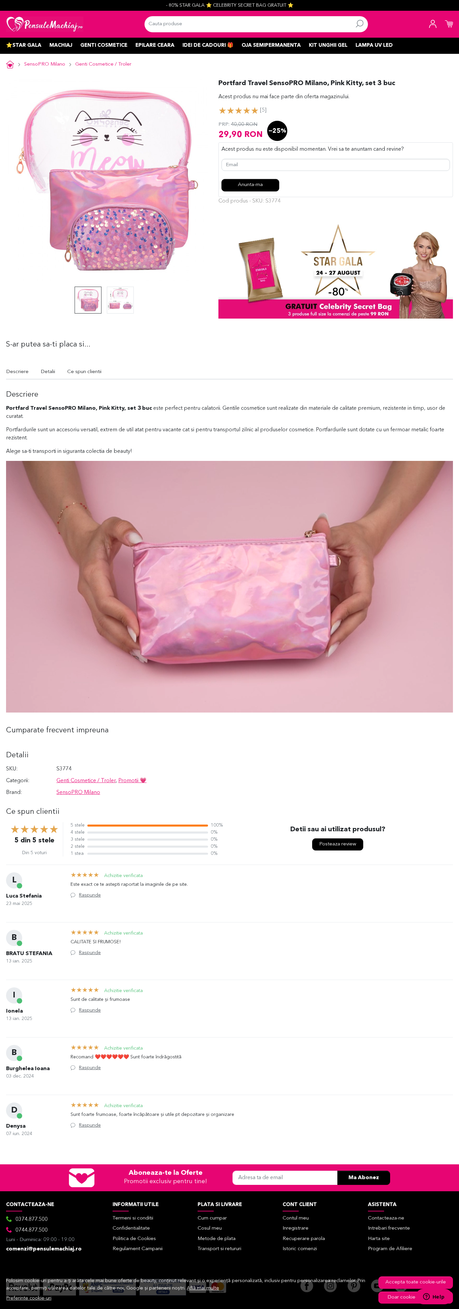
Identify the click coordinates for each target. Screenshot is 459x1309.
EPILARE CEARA (154, 45)
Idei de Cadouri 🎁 (208, 45)
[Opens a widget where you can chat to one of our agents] (433, 1297)
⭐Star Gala (23, 45)
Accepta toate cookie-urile (415, 1282)
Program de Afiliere (390, 1248)
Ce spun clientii (84, 371)
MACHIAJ (60, 45)
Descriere (17, 371)
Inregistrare (295, 1228)
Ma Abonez (363, 1177)
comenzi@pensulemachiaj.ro (44, 1249)
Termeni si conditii (133, 1218)
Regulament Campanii (138, 1248)
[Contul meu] (433, 24)
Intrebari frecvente (389, 1228)
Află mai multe (203, 1288)
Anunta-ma (250, 184)
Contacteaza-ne (386, 1218)
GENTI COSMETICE (103, 45)
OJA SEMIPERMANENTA (271, 45)
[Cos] (449, 24)
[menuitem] (88, 300)
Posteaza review (337, 844)
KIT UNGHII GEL (328, 45)
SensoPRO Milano (44, 64)
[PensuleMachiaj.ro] (44, 24)
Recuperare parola (304, 1238)
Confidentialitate (131, 1228)
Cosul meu (210, 1228)
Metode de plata (217, 1238)
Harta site (379, 1238)
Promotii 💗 (132, 781)
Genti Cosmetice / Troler (103, 64)
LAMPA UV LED (374, 45)
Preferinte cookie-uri (28, 1298)
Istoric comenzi (300, 1248)
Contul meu (296, 1218)
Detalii (48, 371)
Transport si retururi (219, 1248)
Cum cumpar (212, 1218)
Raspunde (90, 895)
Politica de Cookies (134, 1238)
